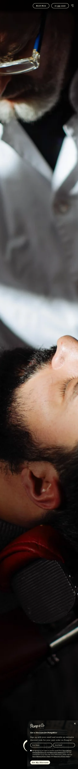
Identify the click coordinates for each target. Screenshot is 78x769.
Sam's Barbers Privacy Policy (41, 756)
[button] (75, 723)
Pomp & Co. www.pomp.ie (58, 752)
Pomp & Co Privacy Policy (62, 756)
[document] (39, 384)
